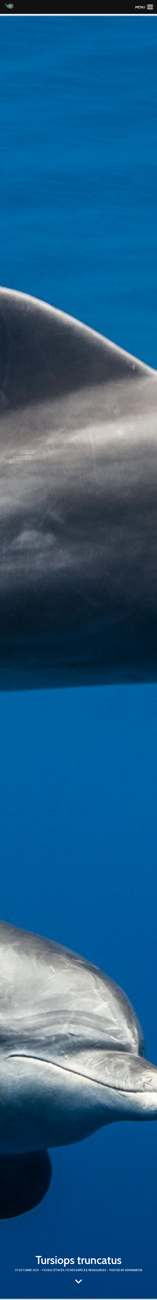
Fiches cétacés (53, 1270)
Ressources (97, 1270)
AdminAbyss (133, 1270)
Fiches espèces (76, 1270)
